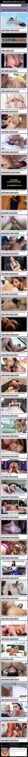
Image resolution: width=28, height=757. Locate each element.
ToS (18, 743)
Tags (14, 743)
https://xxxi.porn (5, 745)
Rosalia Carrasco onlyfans (16, 745)
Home (10, 743)
